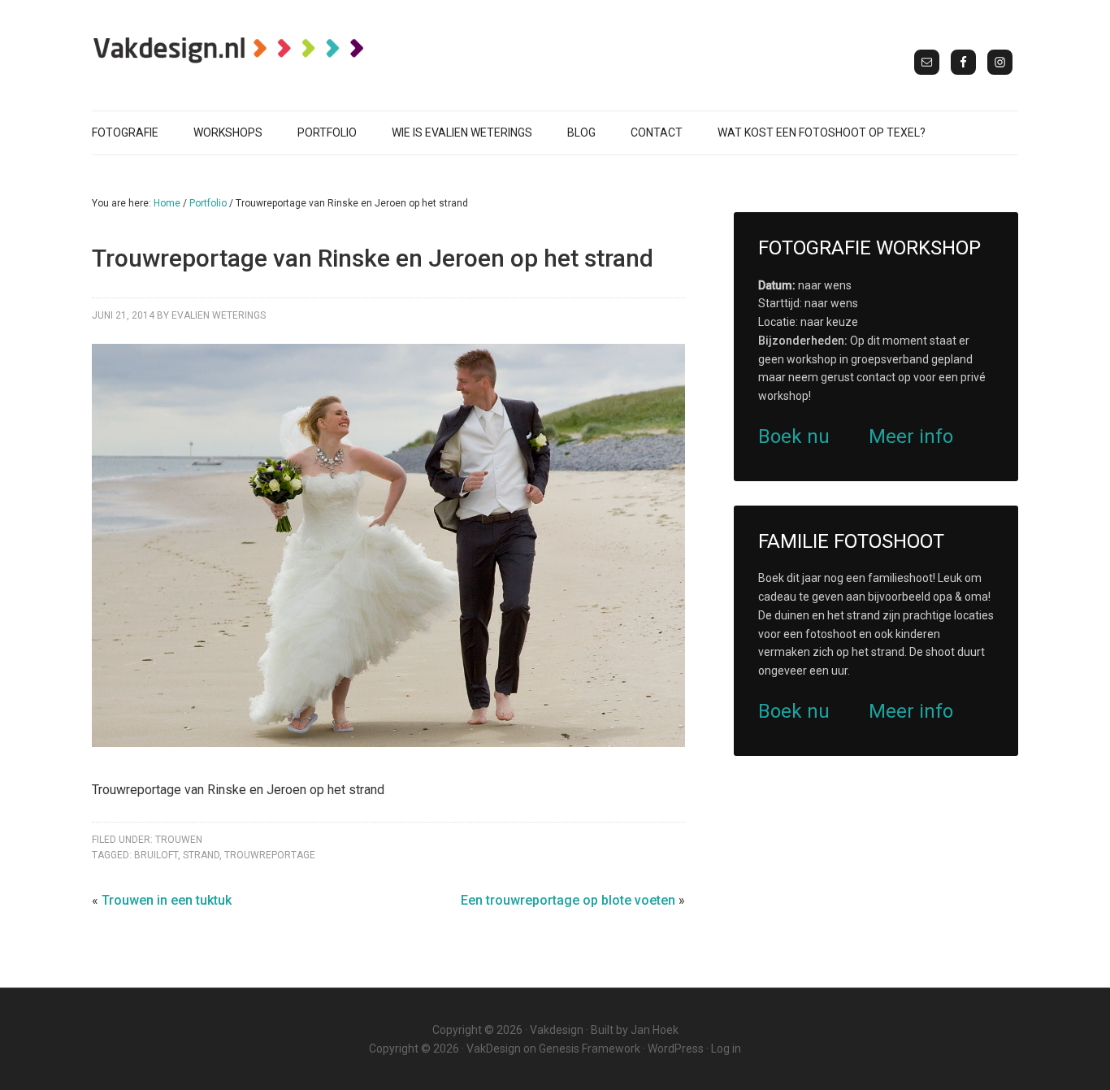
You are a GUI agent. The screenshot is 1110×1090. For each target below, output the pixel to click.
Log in (726, 1048)
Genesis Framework (589, 1048)
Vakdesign (556, 1029)
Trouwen (178, 839)
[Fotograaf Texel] (230, 50)
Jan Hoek (655, 1029)
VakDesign (493, 1048)
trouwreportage (269, 855)
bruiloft (156, 855)
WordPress (676, 1048)
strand (201, 855)
